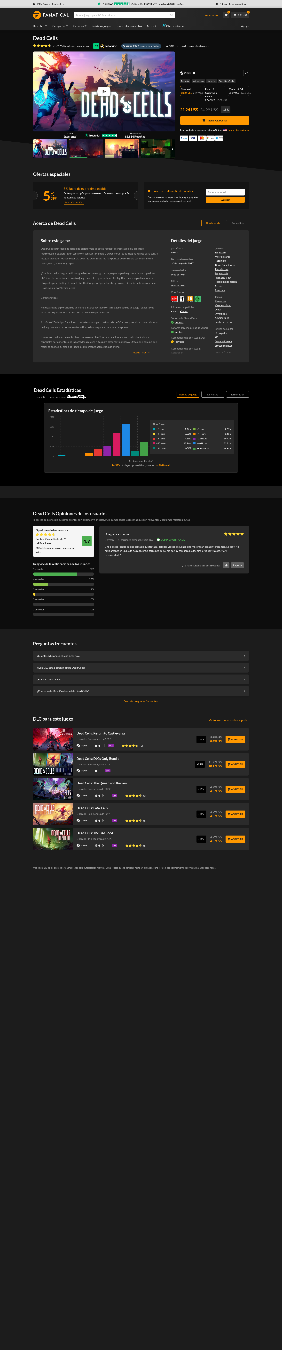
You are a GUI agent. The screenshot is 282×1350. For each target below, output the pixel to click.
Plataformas (221, 269)
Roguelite (185, 81)
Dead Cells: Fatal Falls (92, 808)
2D (216, 337)
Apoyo (245, 25)
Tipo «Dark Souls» (227, 81)
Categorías (58, 25)
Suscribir (225, 199)
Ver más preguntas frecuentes (141, 701)
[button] (49, 4)
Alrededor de (212, 223)
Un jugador (221, 332)
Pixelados (220, 301)
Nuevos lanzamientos (129, 25)
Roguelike (211, 81)
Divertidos (221, 313)
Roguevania (221, 273)
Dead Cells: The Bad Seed (95, 833)
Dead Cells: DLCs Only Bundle (98, 758)
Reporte (237, 565)
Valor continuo (223, 305)
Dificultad (212, 394)
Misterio (152, 25)
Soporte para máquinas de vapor (189, 327)
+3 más (184, 311)
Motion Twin (178, 285)
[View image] (50, 149)
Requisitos (238, 223)
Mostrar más (139, 352)
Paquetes (78, 25)
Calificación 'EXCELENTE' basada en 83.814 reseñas (157, 4)
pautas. (186, 519)
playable (179, 341)
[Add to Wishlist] (246, 73)
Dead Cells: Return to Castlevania (101, 733)
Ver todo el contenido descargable (228, 720)
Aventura (220, 290)
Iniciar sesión (211, 15)
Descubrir (39, 25)
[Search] (171, 15)
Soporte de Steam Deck (184, 318)
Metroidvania (198, 81)
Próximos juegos (101, 25)
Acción (218, 285)
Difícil (218, 309)
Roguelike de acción (226, 281)
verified (179, 322)
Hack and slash (223, 277)
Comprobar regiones (238, 129)
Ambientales (222, 317)
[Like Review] (226, 565)
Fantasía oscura (223, 322)
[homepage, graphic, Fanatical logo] (51, 15)
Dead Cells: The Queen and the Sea (102, 783)
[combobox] (141, 15)
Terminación (237, 394)
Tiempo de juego (188, 394)
